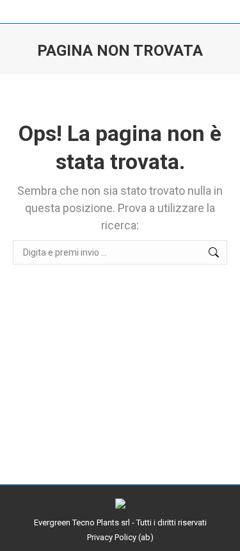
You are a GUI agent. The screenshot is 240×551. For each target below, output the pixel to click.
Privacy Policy (111, 537)
